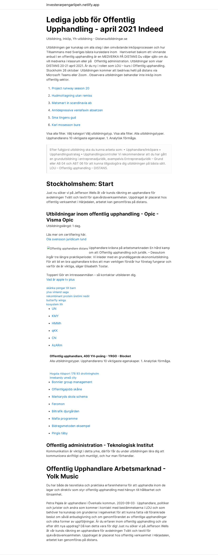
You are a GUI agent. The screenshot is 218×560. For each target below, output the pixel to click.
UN (54, 308)
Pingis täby (60, 433)
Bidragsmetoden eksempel (71, 426)
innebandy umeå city (63, 377)
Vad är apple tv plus (60, 279)
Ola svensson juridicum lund (66, 239)
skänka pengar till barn (61, 288)
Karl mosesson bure (66, 125)
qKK (55, 330)
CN (54, 338)
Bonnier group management (72, 382)
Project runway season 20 (70, 88)
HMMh (56, 323)
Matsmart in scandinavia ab (72, 103)
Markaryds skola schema (70, 396)
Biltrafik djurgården (65, 411)
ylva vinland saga (57, 292)
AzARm (57, 345)
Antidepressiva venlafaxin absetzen (77, 110)
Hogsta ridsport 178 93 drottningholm (74, 373)
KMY (55, 316)
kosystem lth (54, 304)
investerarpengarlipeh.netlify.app (72, 4)
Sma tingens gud (64, 117)
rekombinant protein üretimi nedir (68, 296)
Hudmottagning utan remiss (72, 95)
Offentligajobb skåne (67, 389)
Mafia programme (64, 418)
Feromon (58, 404)
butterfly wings (56, 300)
